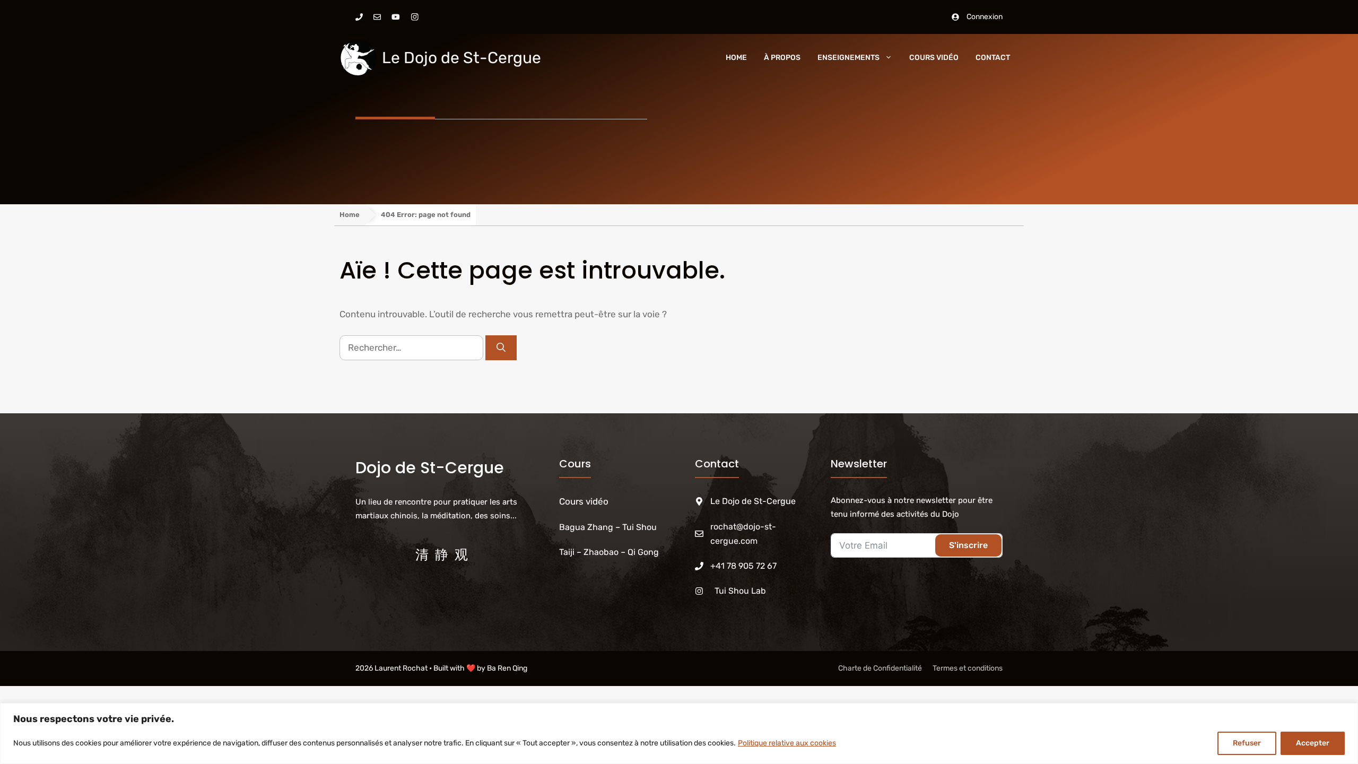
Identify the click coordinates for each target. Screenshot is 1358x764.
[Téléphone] (359, 17)
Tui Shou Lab (740, 591)
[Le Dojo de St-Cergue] (358, 58)
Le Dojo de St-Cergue (461, 57)
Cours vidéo (583, 501)
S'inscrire (968, 545)
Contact (993, 57)
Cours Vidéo (934, 57)
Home (736, 57)
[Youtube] (395, 17)
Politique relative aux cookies (787, 743)
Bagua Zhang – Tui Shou (609, 527)
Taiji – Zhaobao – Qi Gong (609, 552)
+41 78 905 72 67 (743, 566)
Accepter (1312, 743)
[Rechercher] (501, 348)
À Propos (782, 57)
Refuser (1247, 743)
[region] (679, 733)
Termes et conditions (968, 668)
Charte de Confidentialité (880, 668)
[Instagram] (415, 17)
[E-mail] (377, 17)
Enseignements (848, 57)
